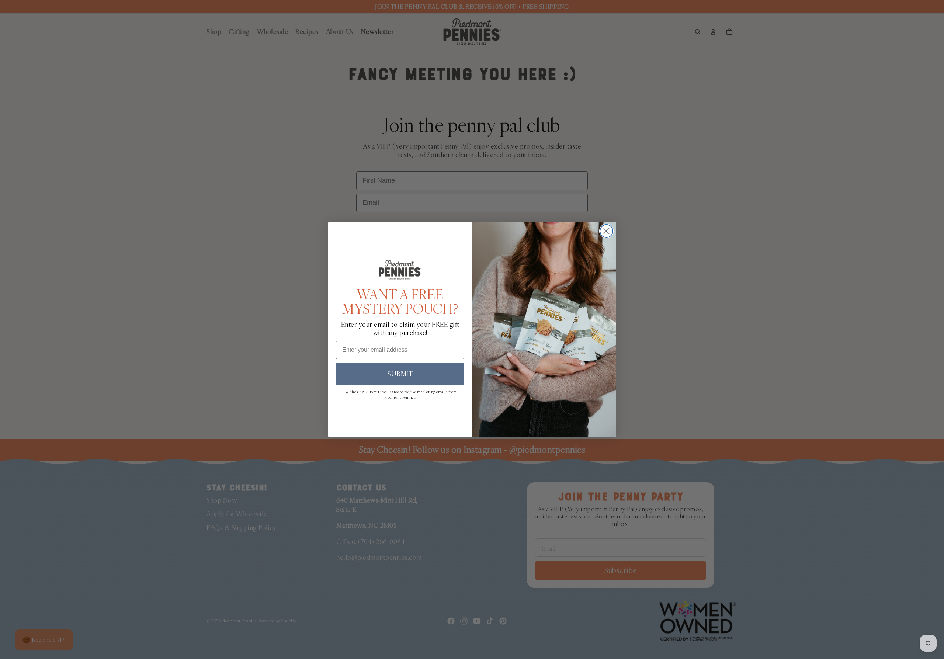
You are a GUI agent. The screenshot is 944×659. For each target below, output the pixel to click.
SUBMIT (400, 374)
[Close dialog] (606, 231)
